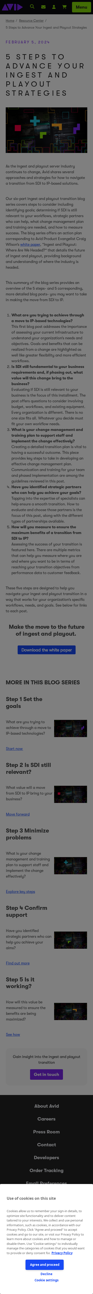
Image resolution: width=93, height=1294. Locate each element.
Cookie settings (46, 1280)
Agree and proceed (44, 1265)
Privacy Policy (62, 1253)
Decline (46, 1274)
